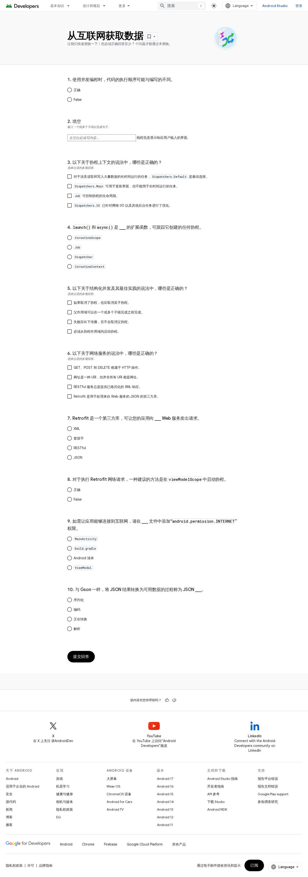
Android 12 (165, 817)
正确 (77, 90)
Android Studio (275, 6)
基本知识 (57, 6)
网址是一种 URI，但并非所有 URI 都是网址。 (107, 377)
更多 (122, 6)
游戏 (59, 778)
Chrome (88, 844)
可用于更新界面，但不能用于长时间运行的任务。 (127, 186)
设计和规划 (91, 6)
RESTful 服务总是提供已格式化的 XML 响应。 (108, 387)
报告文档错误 (268, 786)
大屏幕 (112, 778)
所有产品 (179, 844)
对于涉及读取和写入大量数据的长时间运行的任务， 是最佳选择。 (141, 176)
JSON (78, 457)
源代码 (11, 802)
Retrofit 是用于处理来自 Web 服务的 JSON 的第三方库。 (117, 396)
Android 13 (165, 809)
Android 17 (165, 778)
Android (12, 778)
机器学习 (63, 786)
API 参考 (213, 794)
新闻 (9, 809)
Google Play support (273, 794)
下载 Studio (216, 802)
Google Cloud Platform (145, 844)
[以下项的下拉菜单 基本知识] (70, 6)
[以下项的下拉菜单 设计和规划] (106, 6)
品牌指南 (45, 865)
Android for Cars (119, 802)
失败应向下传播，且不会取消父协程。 (102, 322)
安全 (9, 794)
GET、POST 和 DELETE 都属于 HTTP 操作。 (107, 367)
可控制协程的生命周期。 (97, 196)
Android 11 (165, 825)
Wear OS (113, 786)
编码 (77, 609)
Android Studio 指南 (222, 778)
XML (77, 428)
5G (58, 817)
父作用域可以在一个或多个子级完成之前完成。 (109, 312)
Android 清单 (84, 558)
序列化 (79, 600)
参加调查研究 (268, 802)
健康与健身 (64, 794)
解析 (77, 629)
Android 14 (165, 802)
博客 (9, 817)
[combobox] (182, 5)
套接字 (79, 438)
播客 (9, 825)
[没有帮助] (174, 700)
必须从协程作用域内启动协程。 (97, 331)
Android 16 (165, 786)
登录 (298, 6)
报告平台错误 (268, 778)
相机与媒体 (64, 802)
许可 (30, 865)
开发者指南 (215, 786)
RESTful (80, 448)
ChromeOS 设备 (119, 794)
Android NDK (217, 809)
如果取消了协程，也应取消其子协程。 (102, 302)
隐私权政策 (64, 809)
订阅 (254, 865)
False (78, 99)
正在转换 (80, 619)
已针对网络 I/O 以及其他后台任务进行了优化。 (123, 205)
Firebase (110, 844)
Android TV (115, 809)
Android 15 (165, 794)
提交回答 (81, 656)
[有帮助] (167, 700)
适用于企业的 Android (22, 786)
